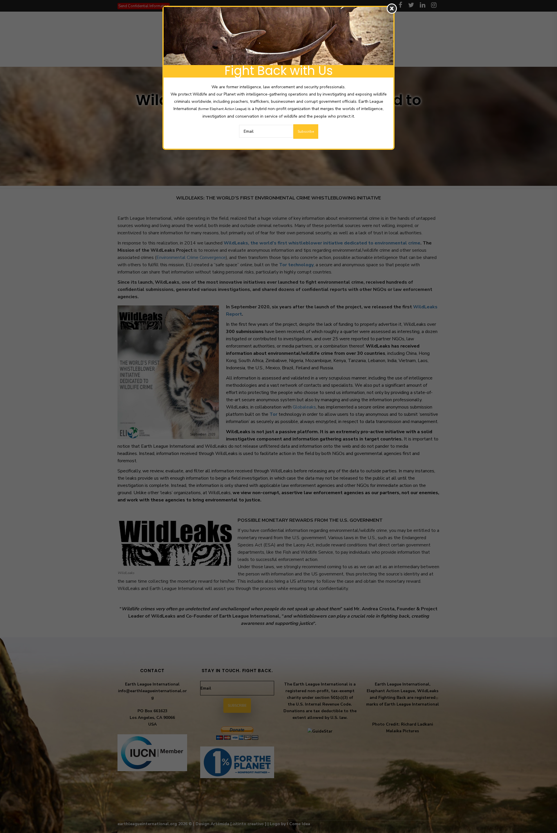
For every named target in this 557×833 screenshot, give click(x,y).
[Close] (392, 8)
